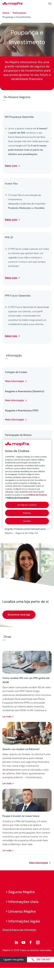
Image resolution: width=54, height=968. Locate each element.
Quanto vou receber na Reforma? (21, 749)
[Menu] (49, 3)
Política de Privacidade (18, 497)
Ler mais (7, 716)
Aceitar (27, 521)
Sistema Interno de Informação (19, 929)
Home (5, 12)
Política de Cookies (37, 494)
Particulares (19, 12)
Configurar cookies (27, 504)
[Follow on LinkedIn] (16, 942)
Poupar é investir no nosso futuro (20, 816)
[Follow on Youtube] (23, 942)
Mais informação (14, 381)
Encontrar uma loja (19, 614)
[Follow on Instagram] (38, 942)
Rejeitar (27, 513)
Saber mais (11, 165)
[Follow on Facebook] (30, 942)
